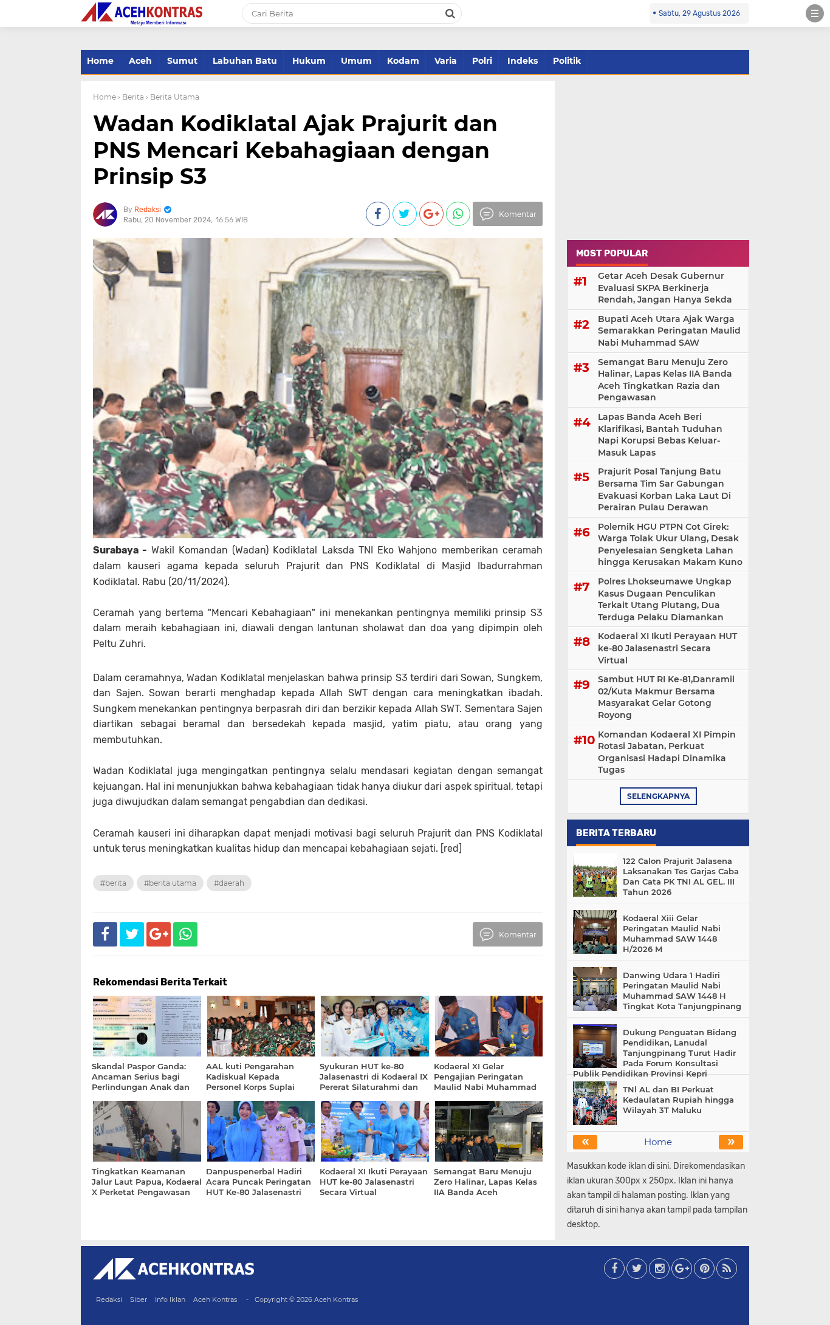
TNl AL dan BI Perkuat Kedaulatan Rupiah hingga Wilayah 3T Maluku (678, 1099)
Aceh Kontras (215, 1299)
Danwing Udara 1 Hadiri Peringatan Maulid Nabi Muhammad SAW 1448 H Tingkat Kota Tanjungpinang (682, 990)
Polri (482, 60)
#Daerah (229, 883)
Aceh (140, 60)
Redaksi (109, 1299)
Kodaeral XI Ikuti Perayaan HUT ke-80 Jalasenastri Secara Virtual (667, 648)
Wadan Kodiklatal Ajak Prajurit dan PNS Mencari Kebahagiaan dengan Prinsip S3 (295, 149)
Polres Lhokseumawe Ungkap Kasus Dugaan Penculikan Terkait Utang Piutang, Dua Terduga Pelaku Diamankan (665, 599)
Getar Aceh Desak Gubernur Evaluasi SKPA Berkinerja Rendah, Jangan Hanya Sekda (665, 287)
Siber (138, 1299)
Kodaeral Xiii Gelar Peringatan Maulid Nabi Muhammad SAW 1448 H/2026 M (672, 933)
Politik (567, 60)
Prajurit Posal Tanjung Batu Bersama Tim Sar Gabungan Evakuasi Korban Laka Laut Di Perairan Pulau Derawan (664, 489)
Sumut (182, 60)
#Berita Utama (170, 883)
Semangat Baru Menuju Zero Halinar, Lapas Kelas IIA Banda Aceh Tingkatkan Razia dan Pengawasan (665, 380)
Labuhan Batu (245, 60)
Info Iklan (170, 1299)
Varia (445, 60)
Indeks (522, 60)
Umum (356, 60)
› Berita (131, 96)
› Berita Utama (172, 96)
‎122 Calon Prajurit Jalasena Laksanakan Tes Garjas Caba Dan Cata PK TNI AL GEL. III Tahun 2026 (681, 876)
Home (100, 60)
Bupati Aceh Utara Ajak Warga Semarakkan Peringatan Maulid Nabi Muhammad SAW (669, 330)
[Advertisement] (658, 157)
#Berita (113, 883)
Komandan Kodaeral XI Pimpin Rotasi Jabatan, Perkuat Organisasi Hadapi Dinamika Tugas (667, 752)
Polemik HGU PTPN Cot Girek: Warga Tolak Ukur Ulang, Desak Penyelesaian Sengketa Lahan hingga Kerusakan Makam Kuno (670, 544)
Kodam (403, 60)
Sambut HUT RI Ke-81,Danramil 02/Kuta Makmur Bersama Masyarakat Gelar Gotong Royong (666, 697)
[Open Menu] (815, 13)
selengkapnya (658, 796)
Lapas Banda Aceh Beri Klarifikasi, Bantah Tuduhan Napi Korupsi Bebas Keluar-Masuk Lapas (660, 434)
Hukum (309, 60)
